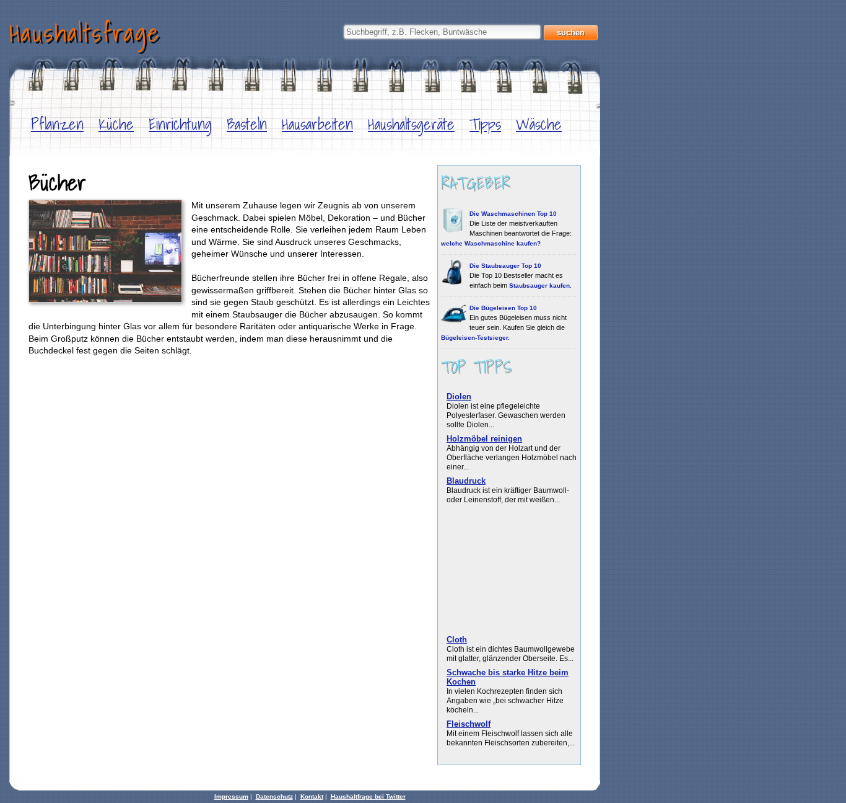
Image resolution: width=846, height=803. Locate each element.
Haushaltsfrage (84, 32)
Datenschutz (274, 796)
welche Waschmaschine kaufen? (491, 243)
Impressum (231, 796)
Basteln (247, 124)
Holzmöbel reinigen (484, 438)
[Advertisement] (506, 571)
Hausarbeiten (317, 124)
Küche (116, 124)
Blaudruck (466, 481)
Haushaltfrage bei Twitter (368, 796)
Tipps (485, 124)
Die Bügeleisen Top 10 (503, 307)
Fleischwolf (469, 724)
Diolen (459, 396)
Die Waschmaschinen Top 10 (513, 213)
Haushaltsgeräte (411, 124)
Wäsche (539, 124)
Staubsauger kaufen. (540, 285)
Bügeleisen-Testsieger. (475, 337)
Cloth (457, 639)
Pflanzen (57, 124)
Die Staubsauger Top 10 (505, 265)
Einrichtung (180, 124)
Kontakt (311, 796)
